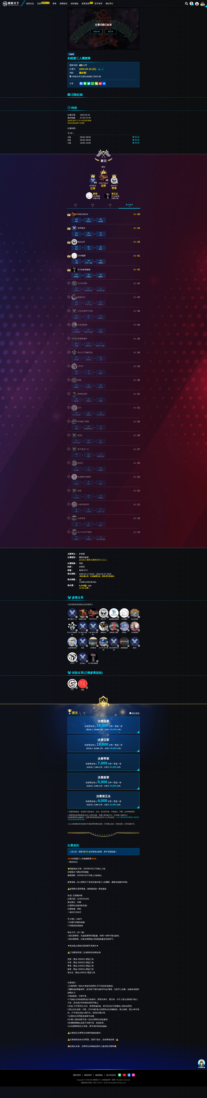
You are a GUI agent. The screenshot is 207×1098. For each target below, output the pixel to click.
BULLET (81, 242)
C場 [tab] (110, 205)
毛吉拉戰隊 (82, 283)
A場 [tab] (75, 205)
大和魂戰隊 (82, 325)
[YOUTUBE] (124, 1075)
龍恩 (79, 491)
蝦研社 (80, 463)
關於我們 (77, 1075)
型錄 (43, 3)
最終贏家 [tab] (129, 205)
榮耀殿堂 (63, 4)
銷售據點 (74, 4)
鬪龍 (79, 380)
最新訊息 (30, 4)
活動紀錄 (96, 31)
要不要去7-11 (83, 449)
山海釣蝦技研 (83, 504)
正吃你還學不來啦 (85, 311)
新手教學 (98, 4)
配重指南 (87, 3)
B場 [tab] (92, 205)
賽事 (54, 4)
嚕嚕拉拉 (81, 297)
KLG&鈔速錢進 (84, 270)
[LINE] (119, 1075)
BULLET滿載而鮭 (85, 352)
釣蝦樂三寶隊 (83, 421)
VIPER (80, 366)
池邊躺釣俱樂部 (84, 477)
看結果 (110, 31)
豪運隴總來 (82, 339)
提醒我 (102, 69)
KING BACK (83, 214)
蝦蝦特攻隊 (82, 394)
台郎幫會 (81, 518)
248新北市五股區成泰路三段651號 (86, 77)
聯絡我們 (88, 1075)
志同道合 (81, 228)
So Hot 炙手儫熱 (85, 532)
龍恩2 (80, 435)
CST (80, 408)
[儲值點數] (191, 3)
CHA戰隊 (82, 256)
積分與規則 (111, 1075)
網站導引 (109, 4)
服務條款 (99, 1075)
